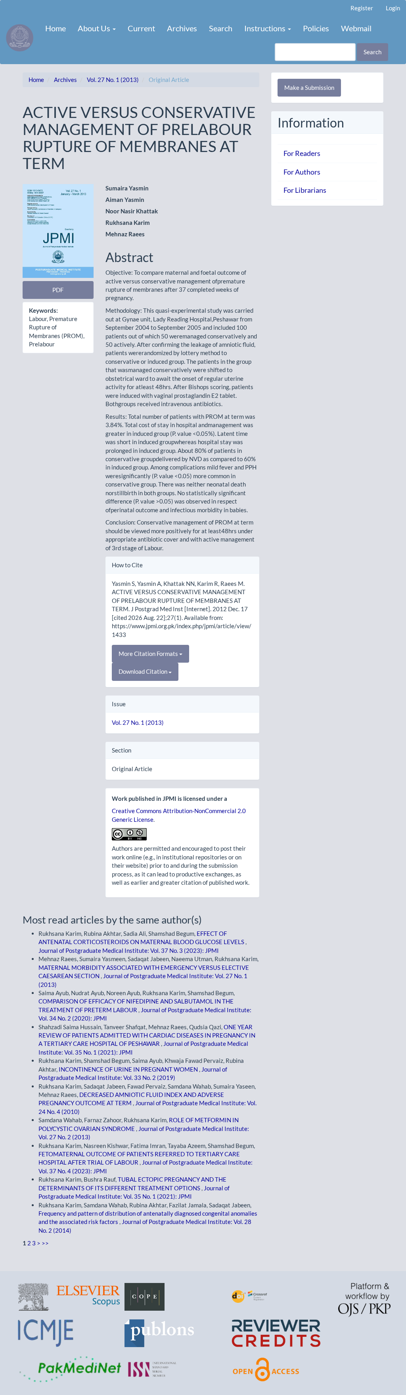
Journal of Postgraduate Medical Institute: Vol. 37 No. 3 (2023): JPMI (128, 950)
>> (45, 1243)
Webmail (356, 28)
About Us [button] (95, 28)
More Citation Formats (149, 653)
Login (393, 7)
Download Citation (144, 671)
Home (55, 28)
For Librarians (304, 190)
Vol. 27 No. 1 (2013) (113, 79)
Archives (182, 28)
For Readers (301, 153)
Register (361, 7)
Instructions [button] (265, 28)
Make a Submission (309, 87)
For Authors (301, 171)
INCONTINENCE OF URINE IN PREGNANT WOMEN (129, 1069)
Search (220, 28)
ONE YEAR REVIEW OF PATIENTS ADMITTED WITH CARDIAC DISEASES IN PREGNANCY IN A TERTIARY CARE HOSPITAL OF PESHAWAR (146, 1035)
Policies (316, 28)
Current (141, 28)
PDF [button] (57, 289)
